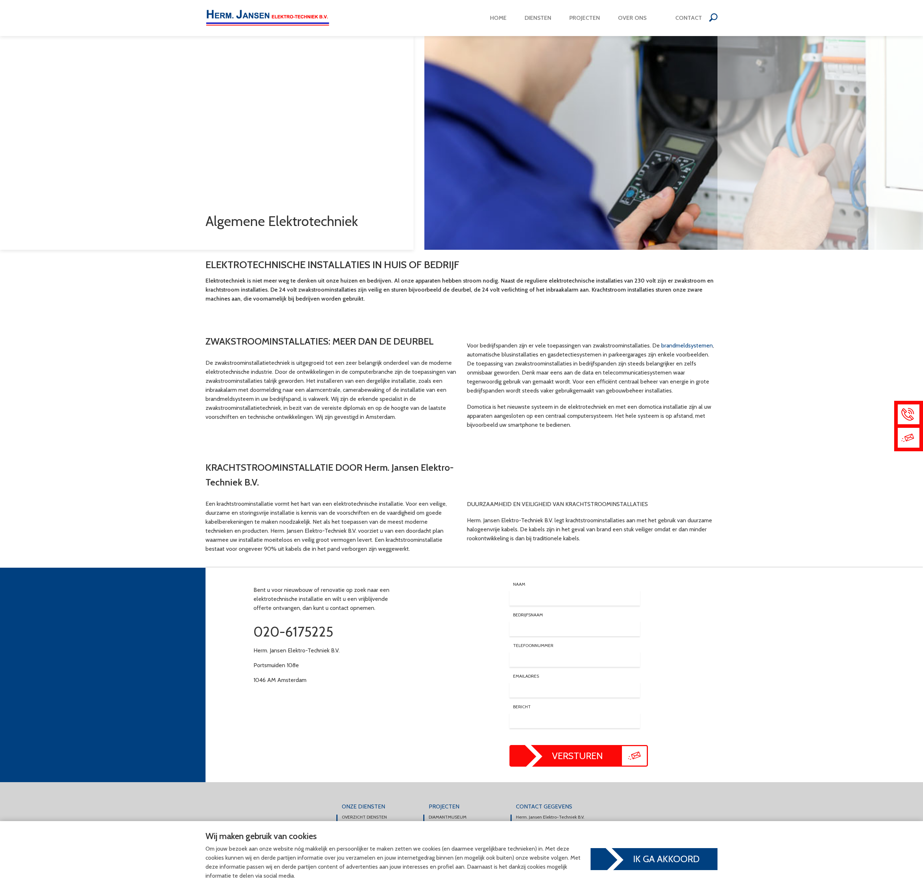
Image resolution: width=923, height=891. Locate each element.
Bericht (522, 707)
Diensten (538, 17)
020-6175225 (293, 631)
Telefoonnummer (533, 645)
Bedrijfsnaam (528, 615)
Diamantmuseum (448, 817)
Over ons (632, 17)
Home (498, 17)
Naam (519, 584)
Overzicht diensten (364, 817)
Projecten (584, 17)
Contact (688, 17)
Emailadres (526, 676)
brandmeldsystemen (687, 345)
